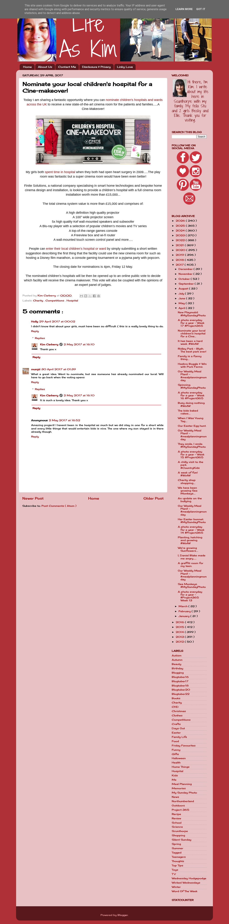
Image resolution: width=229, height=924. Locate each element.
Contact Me (67, 67)
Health (176, 762)
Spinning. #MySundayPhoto (192, 386)
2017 (180, 264)
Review (176, 818)
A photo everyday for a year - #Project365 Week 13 (190, 596)
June (182, 298)
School (176, 822)
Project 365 (180, 809)
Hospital (72, 300)
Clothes (177, 715)
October (185, 278)
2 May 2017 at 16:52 (64, 420)
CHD (175, 706)
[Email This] (81, 296)
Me (174, 779)
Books (176, 698)
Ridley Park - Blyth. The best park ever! (192, 350)
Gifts (175, 754)
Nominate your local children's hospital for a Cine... (191, 333)
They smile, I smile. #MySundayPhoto (192, 445)
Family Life (179, 737)
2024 (181, 230)
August (184, 288)
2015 (180, 627)
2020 (181, 250)
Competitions (55, 300)
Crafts (176, 724)
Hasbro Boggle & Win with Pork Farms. (192, 365)
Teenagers (179, 856)
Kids (175, 775)
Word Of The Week (184, 891)
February (185, 611)
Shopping (178, 835)
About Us (45, 67)
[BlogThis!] (85, 296)
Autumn (177, 659)
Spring (176, 844)
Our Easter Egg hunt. (192, 425)
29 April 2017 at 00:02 (57, 321)
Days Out (178, 728)
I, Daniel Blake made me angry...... (191, 557)
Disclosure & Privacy (96, 67)
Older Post (153, 498)
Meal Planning (182, 784)
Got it (200, 9)
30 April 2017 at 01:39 (58, 369)
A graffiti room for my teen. (190, 564)
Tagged (176, 852)
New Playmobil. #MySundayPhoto (192, 314)
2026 (181, 220)
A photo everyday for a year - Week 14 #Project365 (191, 529)
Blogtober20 (181, 689)
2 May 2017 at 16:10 (79, 344)
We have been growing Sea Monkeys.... (187, 490)
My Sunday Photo (184, 792)
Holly (34, 321)
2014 (180, 632)
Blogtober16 (180, 677)
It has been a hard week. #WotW (190, 342)
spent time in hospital (60, 172)
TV (174, 874)
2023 (181, 235)
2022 (181, 240)
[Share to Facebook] (94, 296)
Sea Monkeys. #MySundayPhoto (192, 585)
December (186, 269)
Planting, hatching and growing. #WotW (190, 540)
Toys (175, 869)
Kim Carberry (49, 344)
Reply (35, 331)
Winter (176, 887)
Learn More (184, 9)
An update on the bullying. (190, 500)
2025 (181, 225)
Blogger (123, 915)
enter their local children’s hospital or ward (76, 248)
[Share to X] (90, 296)
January (184, 616)
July (182, 293)
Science (177, 826)
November (186, 273)
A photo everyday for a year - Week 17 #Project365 (191, 323)
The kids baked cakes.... (188, 412)
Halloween (179, 758)
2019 (180, 254)
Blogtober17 (180, 681)
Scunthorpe (180, 831)
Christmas (179, 711)
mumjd (35, 369)
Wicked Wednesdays (186, 882)
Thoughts (178, 861)
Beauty (176, 664)
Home (27, 67)
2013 (180, 636)
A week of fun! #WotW (188, 474)
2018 (180, 259)
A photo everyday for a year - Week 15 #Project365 (191, 454)
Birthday (177, 668)
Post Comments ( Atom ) (59, 505)
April (182, 308)
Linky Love (125, 67)
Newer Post (33, 498)
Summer (177, 848)
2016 (180, 622)
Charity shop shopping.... (187, 481)
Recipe (176, 814)
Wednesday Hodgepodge (189, 878)
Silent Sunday (181, 839)
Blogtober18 (180, 685)
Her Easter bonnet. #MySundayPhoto (192, 521)
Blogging (178, 672)
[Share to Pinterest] (98, 296)
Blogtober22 (180, 694)
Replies (40, 338)
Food (175, 741)
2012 (180, 641)
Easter (176, 732)
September (187, 283)
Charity (38, 300)
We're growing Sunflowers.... (188, 549)
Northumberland (183, 801)
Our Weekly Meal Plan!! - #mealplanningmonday (192, 376)
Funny (176, 749)
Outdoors (178, 805)
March (183, 606)
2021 (180, 245)
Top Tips (177, 865)
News (175, 796)
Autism (176, 655)
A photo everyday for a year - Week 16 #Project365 (191, 395)
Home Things (180, 766)
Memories (179, 788)
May (182, 303)
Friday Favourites (184, 745)
